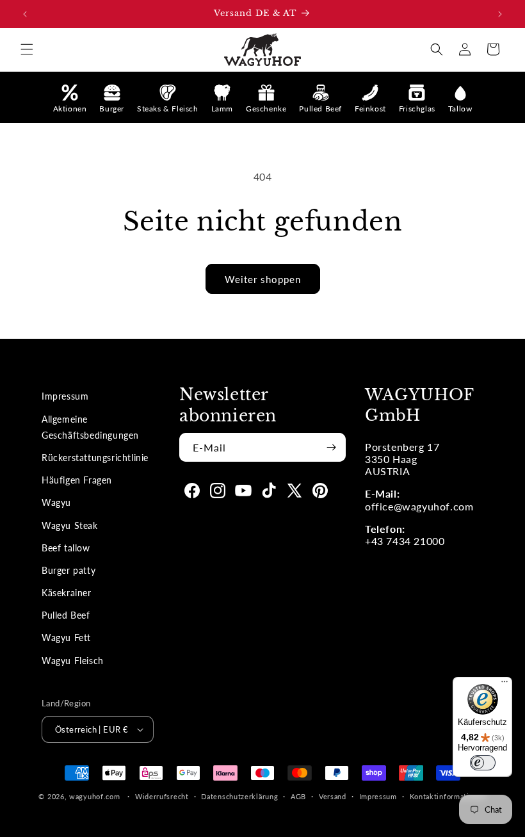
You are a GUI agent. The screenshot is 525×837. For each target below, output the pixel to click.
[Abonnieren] (331, 447)
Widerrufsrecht (162, 796)
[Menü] (504, 684)
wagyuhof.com (94, 796)
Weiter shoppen (263, 279)
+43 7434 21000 (404, 541)
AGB (298, 796)
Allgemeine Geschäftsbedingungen (90, 427)
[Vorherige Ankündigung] (25, 14)
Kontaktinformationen (448, 796)
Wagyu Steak (70, 525)
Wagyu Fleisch (73, 660)
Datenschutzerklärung (239, 796)
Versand (332, 796)
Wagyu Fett (66, 637)
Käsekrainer (67, 592)
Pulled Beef (66, 615)
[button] (27, 49)
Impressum (65, 396)
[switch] (483, 762)
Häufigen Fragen (77, 480)
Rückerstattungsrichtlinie (95, 457)
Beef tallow (66, 547)
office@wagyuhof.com (419, 506)
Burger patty (68, 570)
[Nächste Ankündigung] (500, 14)
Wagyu (56, 502)
